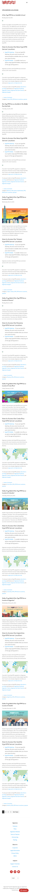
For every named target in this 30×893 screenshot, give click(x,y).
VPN (11, 99)
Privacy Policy (15, 853)
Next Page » (16, 812)
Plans (15, 829)
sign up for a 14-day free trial (15, 83)
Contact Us (15, 866)
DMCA (15, 856)
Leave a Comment (8, 97)
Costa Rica (9, 484)
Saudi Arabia (20, 190)
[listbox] (15, 878)
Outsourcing (15, 837)
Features (15, 826)
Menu (27, 2)
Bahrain (9, 190)
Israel (8, 99)
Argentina (9, 697)
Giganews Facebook (19, 88)
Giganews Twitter (6, 90)
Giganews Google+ (6, 92)
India (12, 190)
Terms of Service (15, 834)
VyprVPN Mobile (9, 60)
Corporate (15, 848)
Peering (15, 840)
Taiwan (12, 291)
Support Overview (15, 864)
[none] (15, 878)
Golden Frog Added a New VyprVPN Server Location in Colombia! (14, 492)
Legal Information (15, 850)
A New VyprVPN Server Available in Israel (13, 15)
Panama (9, 377)
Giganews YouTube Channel (17, 90)
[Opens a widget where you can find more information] (24, 890)
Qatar (15, 190)
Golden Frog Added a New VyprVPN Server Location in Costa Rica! (14, 385)
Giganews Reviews (15, 831)
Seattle (8, 805)
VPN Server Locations (18, 99)
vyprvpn (25, 99)
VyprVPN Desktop (9, 52)
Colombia (9, 591)
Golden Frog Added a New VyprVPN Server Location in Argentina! (14, 599)
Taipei (8, 291)
